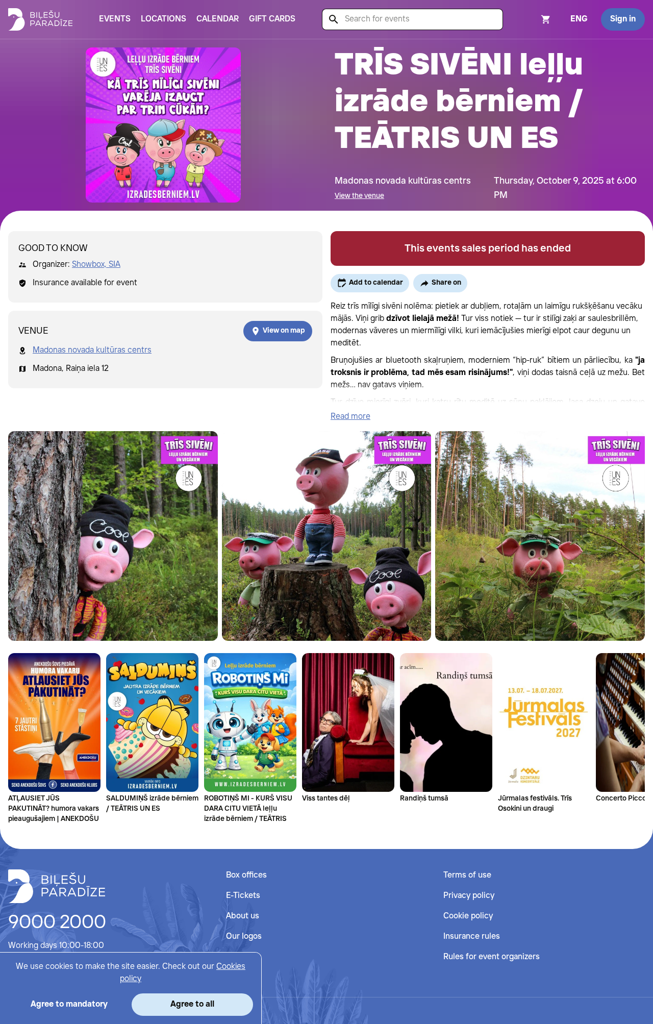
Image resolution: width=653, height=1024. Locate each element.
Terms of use (467, 875)
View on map (284, 330)
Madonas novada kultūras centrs (92, 350)
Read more (350, 416)
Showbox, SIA (96, 264)
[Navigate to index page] (40, 19)
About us (242, 916)
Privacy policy (468, 896)
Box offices (246, 875)
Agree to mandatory (69, 1004)
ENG (579, 19)
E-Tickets (243, 896)
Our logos (244, 936)
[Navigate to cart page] (532, 19)
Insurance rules (471, 936)
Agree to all (192, 1004)
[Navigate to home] (56, 886)
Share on (446, 282)
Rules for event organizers (491, 957)
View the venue (359, 195)
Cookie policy (468, 916)
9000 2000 (57, 923)
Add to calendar (376, 282)
